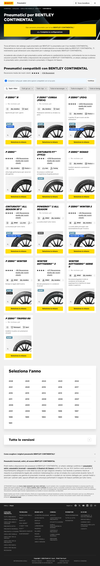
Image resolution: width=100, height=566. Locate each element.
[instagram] (91, 506)
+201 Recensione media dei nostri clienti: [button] (22, 215)
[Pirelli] (10, 3)
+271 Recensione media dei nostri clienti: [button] (53, 272)
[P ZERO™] (18, 184)
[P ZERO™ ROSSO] (81, 184)
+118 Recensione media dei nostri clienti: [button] (22, 161)
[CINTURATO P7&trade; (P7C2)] (50, 184)
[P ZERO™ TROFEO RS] (18, 343)
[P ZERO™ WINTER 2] (81, 239)
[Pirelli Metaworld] (95, 506)
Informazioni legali (15, 497)
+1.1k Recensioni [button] (48, 73)
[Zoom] (8, 135)
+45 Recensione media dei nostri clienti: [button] (85, 215)
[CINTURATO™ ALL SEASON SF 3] (18, 239)
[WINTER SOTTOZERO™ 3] (50, 296)
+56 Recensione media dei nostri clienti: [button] (22, 272)
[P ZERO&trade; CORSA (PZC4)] (50, 130)
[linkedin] (87, 506)
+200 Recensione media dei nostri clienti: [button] (86, 106)
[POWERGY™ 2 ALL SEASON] (50, 239)
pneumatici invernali (17, 468)
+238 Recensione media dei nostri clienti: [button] (54, 161)
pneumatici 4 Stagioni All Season (40, 468)
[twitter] (79, 506)
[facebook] (76, 506)
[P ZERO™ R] (18, 130)
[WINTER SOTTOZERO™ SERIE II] (81, 296)
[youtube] (83, 506)
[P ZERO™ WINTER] (18, 296)
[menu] (95, 3)
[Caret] (89, 440)
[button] (10, 127)
